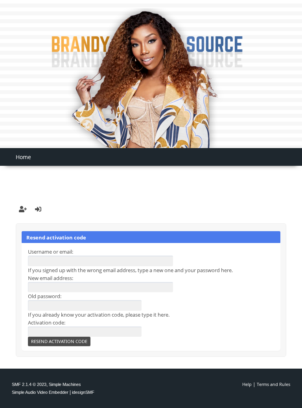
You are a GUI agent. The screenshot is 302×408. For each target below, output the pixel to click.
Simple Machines (65, 384)
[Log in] (38, 209)
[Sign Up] (22, 209)
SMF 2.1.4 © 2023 (29, 384)
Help (247, 384)
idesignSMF (83, 392)
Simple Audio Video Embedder (40, 392)
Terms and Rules (273, 384)
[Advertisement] (151, 177)
